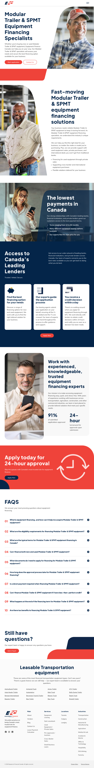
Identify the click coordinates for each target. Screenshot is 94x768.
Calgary (64, 719)
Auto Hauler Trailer (11, 692)
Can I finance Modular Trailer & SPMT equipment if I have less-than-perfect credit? (43, 592)
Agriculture (82, 728)
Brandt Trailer (74, 699)
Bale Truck (51, 692)
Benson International (12, 696)
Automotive (30, 692)
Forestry (81, 755)
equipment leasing (69, 229)
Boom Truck (73, 696)
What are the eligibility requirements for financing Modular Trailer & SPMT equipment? (44, 531)
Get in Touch (12, 651)
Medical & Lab (83, 732)
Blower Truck (52, 696)
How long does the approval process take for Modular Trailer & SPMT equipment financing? (42, 573)
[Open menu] (87, 3)
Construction (82, 719)
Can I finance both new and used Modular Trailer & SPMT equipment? (37, 551)
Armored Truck (31, 689)
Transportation (83, 715)
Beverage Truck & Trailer (34, 696)
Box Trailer (30, 699)
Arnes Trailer (52, 689)
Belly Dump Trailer (75, 692)
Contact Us (30, 62)
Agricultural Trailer (11, 689)
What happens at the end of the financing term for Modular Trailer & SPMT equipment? (45, 601)
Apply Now (47, 335)
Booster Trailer (10, 699)
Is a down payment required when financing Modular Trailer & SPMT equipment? (42, 583)
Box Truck (51, 699)
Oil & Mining (82, 751)
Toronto (63, 715)
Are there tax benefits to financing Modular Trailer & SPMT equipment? (38, 610)
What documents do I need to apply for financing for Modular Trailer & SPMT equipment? (40, 561)
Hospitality (82, 748)
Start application (13, 62)
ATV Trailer (73, 689)
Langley (64, 722)
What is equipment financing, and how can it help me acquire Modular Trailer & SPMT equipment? (44, 521)
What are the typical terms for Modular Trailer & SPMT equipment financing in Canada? (41, 541)
